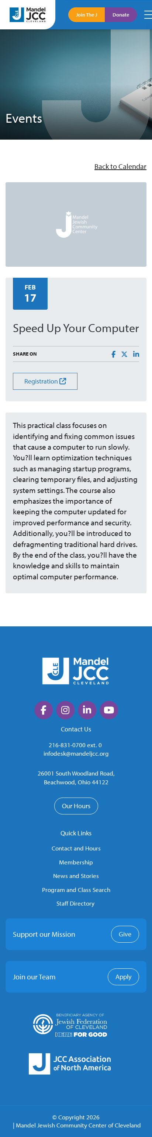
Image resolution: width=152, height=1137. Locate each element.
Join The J (86, 14)
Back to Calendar (120, 166)
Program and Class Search (76, 889)
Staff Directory (75, 903)
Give (125, 934)
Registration (41, 381)
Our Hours (76, 806)
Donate (121, 14)
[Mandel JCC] (27, 14)
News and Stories (76, 875)
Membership (76, 862)
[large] (43, 710)
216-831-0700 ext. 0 (75, 745)
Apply (123, 976)
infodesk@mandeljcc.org (76, 753)
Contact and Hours (76, 848)
